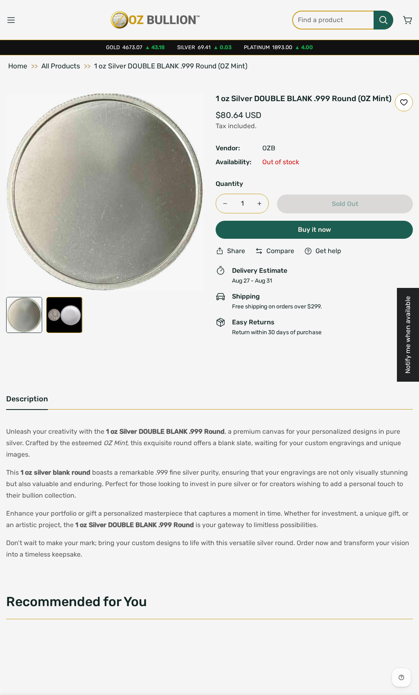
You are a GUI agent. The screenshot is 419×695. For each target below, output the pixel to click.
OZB (268, 148)
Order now (313, 543)
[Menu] (11, 20)
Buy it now (314, 229)
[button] (408, 20)
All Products (60, 66)
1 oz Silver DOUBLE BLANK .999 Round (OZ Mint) (171, 66)
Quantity (229, 184)
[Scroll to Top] (403, 650)
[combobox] (342, 20)
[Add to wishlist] (404, 102)
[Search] (383, 20)
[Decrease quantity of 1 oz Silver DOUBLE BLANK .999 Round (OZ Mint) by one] (225, 203)
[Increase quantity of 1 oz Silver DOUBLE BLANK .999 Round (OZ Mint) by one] (259, 203)
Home (17, 66)
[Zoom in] (186, 111)
